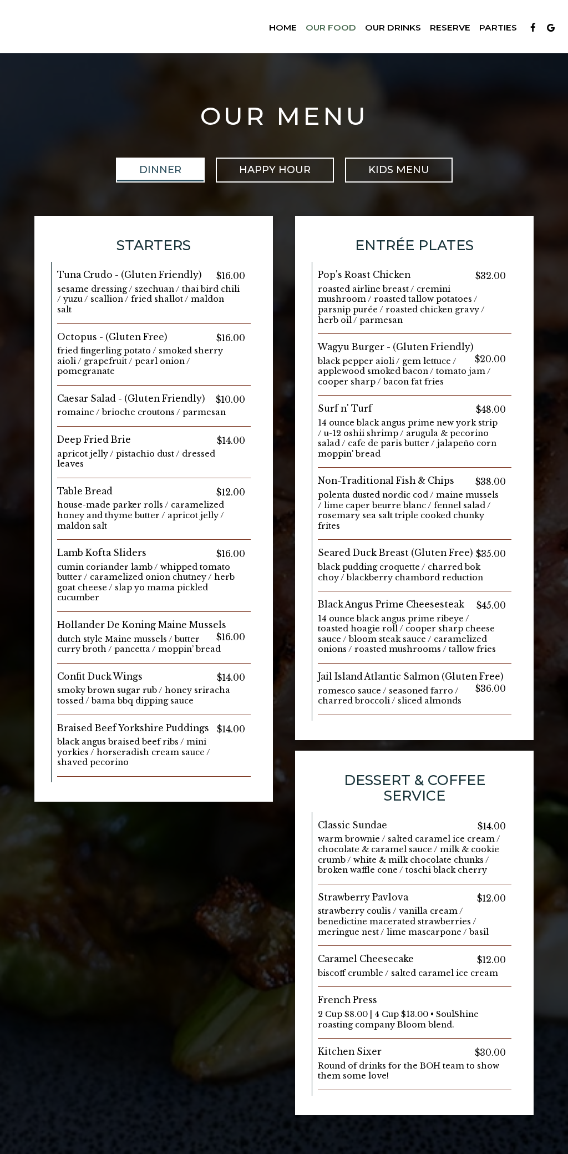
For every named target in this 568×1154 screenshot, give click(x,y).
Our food (331, 27)
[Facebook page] (533, 28)
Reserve (450, 27)
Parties (498, 27)
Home (283, 27)
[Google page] (551, 28)
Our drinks (393, 27)
